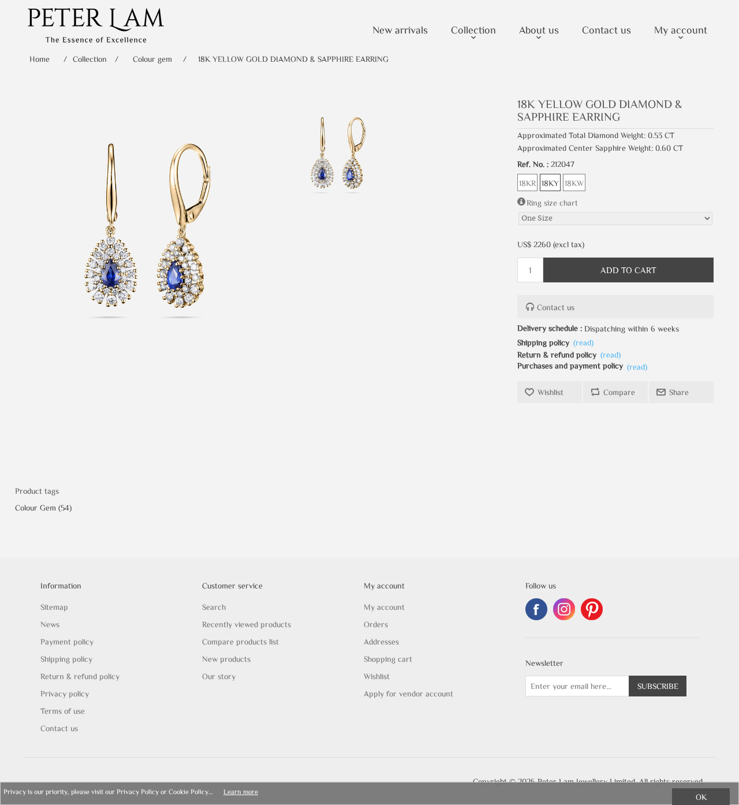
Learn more (240, 791)
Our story (219, 676)
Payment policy (67, 642)
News (49, 624)
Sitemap (54, 607)
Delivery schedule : (549, 328)
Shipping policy (543, 342)
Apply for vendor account (408, 694)
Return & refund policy (556, 355)
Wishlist (377, 676)
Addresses (381, 642)
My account (384, 607)
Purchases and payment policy (570, 365)
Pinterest (592, 609)
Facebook (536, 609)
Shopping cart (388, 659)
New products (226, 659)
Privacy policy (64, 694)
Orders (376, 624)
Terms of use (62, 711)
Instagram (564, 609)
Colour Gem (35, 508)
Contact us (555, 307)
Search (214, 607)
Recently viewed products (246, 624)
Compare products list (240, 642)
